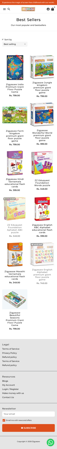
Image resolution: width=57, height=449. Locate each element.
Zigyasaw (36, 441)
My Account (8, 385)
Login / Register (10, 389)
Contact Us (8, 397)
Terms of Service (10, 349)
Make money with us (13, 393)
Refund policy (9, 357)
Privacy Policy (9, 353)
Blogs (5, 381)
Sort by (7, 39)
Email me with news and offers (19, 420)
